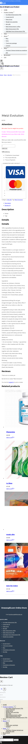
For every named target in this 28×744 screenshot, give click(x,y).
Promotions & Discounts (9, 650)
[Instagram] (5, 4)
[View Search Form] (2, 63)
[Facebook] (1, 4)
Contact (8, 45)
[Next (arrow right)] (2, 699)
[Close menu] (0, 702)
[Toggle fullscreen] (2, 692)
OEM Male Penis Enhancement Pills (15, 31)
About (5, 721)
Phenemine (10, 432)
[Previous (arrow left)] (0, 699)
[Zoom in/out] (0, 692)
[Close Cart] (1, 681)
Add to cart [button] (9, 437)
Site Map (5, 652)
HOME (5, 10)
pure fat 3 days (12, 586)
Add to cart (4, 148)
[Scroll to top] (1, 689)
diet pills (8, 24)
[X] (3, 4)
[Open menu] (1, 68)
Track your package (11, 43)
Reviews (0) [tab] (8, 205)
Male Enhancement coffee (13, 26)
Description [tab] (8, 203)
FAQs (7, 41)
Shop (5, 34)
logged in (11, 382)
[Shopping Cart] (1, 61)
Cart (5, 57)
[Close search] (1, 737)
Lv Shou (9, 483)
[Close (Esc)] (4, 692)
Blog (7, 38)
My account (7, 55)
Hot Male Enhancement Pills (13, 15)
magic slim (10, 534)
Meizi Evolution (19, 200)
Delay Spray (9, 19)
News (4, 728)
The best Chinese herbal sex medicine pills (16, 52)
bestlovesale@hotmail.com (15, 614)
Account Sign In (6, 643)
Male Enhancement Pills (12, 29)
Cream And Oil (10, 17)
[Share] (3, 692)
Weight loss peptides (12, 22)
